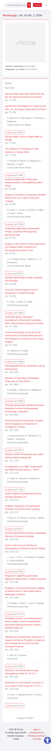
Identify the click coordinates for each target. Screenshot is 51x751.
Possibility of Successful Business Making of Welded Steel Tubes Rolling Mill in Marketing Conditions (24, 591)
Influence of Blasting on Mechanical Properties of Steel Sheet (22, 380)
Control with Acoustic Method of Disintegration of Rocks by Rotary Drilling (25, 547)
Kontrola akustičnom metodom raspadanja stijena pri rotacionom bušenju (25, 535)
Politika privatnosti (37, 735)
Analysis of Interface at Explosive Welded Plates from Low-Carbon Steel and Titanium (25, 198)
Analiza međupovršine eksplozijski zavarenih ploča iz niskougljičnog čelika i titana (23, 182)
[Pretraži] (29, 5)
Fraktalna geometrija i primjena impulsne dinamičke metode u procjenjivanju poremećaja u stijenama (24, 408)
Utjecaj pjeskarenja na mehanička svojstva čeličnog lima (25, 367)
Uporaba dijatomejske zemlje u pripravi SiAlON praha (23, 279)
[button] (45, 5)
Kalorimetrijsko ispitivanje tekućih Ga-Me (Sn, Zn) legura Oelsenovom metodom (24, 95)
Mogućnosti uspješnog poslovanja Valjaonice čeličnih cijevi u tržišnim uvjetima (25, 577)
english (37, 5)
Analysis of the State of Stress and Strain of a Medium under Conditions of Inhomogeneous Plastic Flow (25, 247)
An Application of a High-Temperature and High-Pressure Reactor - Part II (23, 468)
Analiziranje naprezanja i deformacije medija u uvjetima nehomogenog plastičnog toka (22, 231)
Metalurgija (10, 15)
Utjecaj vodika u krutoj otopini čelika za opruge (23, 138)
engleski (14, 132)
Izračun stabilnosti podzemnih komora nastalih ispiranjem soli (23, 495)
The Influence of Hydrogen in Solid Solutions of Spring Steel (22, 150)
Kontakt (37, 739)
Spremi (27, 747)
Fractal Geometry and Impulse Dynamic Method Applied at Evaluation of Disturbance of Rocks (24, 423)
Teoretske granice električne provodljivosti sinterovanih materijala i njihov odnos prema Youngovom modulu (24, 320)
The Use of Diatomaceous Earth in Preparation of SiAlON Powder (21, 291)
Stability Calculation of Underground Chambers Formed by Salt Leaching (22, 508)
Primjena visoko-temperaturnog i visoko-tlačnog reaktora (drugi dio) (24, 456)
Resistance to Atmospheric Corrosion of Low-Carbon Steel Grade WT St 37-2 (24, 684)
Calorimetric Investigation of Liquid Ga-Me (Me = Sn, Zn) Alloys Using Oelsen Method (25, 108)
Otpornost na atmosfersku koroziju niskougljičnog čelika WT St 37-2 (21, 672)
